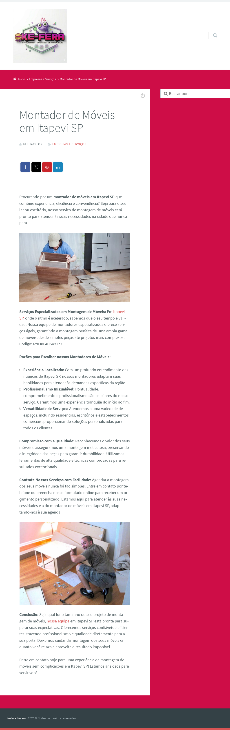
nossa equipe (58, 621)
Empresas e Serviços (69, 144)
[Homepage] (40, 36)
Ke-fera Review (16, 718)
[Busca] (211, 30)
